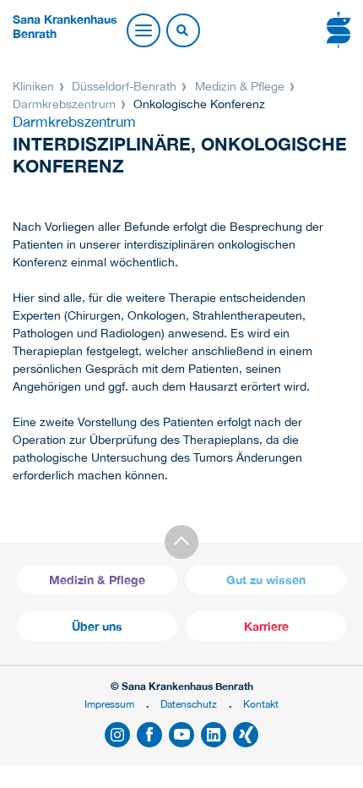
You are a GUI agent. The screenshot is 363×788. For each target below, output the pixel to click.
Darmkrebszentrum (66, 104)
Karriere (266, 626)
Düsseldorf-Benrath (124, 86)
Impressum (109, 704)
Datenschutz (188, 704)
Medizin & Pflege (240, 86)
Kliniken (35, 86)
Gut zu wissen (266, 579)
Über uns (97, 626)
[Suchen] (182, 31)
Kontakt (261, 704)
